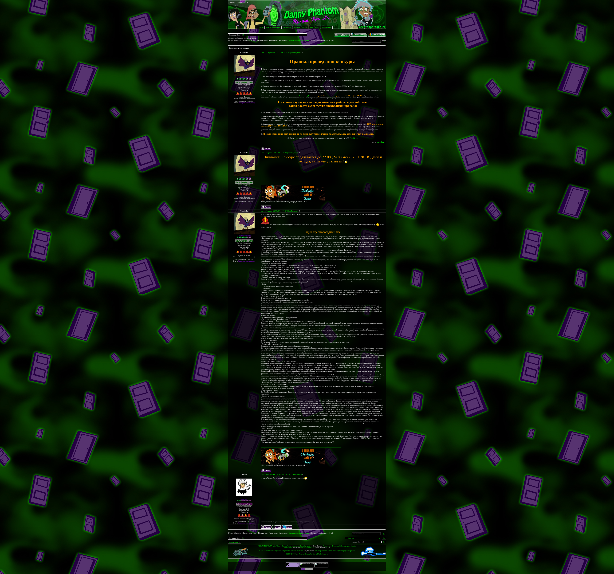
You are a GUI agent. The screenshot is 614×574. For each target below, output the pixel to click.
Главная (261, 27)
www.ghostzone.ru (309, 551)
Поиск (304, 27)
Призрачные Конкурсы (267, 40)
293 (248, 510)
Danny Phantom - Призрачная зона (242, 40)
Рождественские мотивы (299, 40)
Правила (296, 27)
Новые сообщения (273, 27)
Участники (287, 27)
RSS (311, 27)
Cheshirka (247, 38)
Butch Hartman (317, 546)
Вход (317, 27)
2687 (247, 89)
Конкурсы (283, 40)
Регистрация (326, 27)
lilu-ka (244, 474)
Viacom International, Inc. (322, 547)
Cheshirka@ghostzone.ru (307, 96)
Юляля (254, 38)
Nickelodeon (297, 547)
